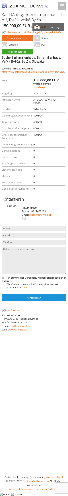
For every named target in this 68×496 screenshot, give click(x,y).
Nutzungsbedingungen (21, 489)
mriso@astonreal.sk (40, 214)
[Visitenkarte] (24, 218)
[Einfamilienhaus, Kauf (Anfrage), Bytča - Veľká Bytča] (31, 32)
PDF (43, 44)
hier (25, 287)
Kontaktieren (34, 297)
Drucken (13, 44)
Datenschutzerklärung (47, 489)
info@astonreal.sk (19, 326)
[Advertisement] (34, 439)
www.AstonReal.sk (18, 329)
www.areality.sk (54, 477)
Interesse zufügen (17, 38)
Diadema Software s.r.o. (36, 481)
